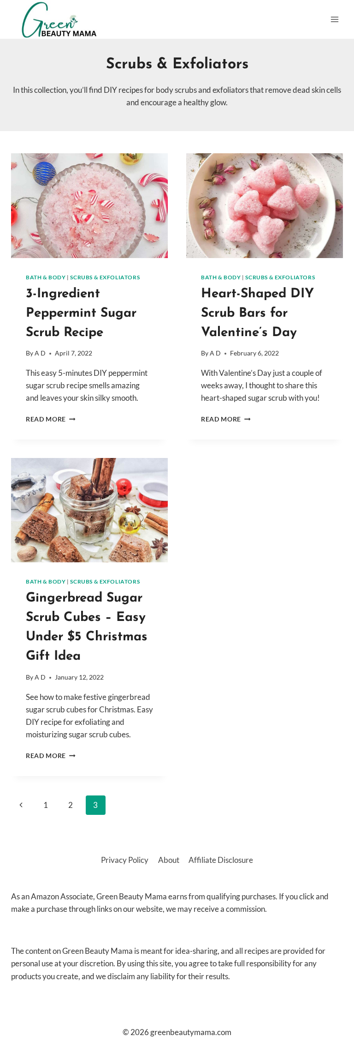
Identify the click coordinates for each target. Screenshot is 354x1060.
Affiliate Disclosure (221, 860)
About (168, 860)
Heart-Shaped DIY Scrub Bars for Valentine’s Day (257, 313)
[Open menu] (334, 19)
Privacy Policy (124, 860)
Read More (51, 419)
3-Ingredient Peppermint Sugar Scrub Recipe (81, 313)
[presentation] (89, 205)
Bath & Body (46, 277)
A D (40, 353)
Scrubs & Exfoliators (105, 277)
